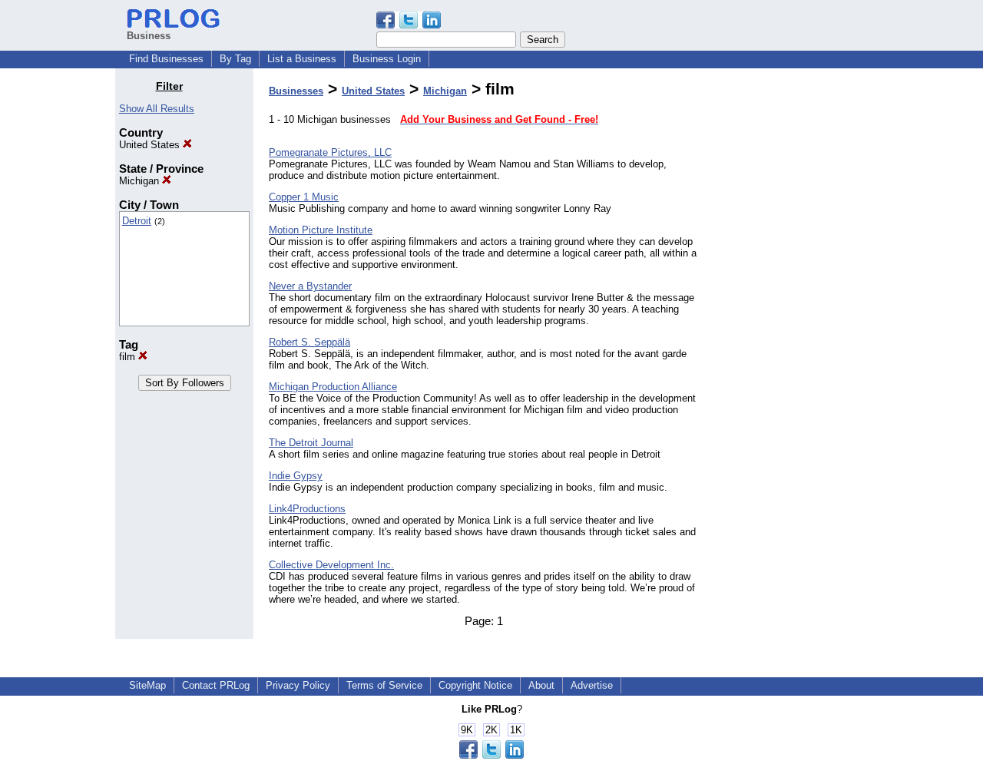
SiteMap (147, 685)
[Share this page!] (408, 25)
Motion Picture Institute (320, 230)
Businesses (296, 91)
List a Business (301, 59)
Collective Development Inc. (331, 565)
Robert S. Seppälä (309, 342)
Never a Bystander (310, 286)
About (541, 685)
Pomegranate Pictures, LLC (330, 152)
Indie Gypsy (296, 475)
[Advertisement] (789, 310)
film (128, 356)
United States (151, 145)
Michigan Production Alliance (333, 386)
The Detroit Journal (311, 442)
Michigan (140, 181)
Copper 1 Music (304, 197)
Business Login (386, 59)
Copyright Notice (475, 685)
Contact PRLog (216, 685)
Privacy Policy (298, 685)
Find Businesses (166, 59)
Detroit (136, 221)
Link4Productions (307, 508)
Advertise (592, 685)
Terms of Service (384, 685)
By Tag (235, 59)
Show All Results (156, 108)
